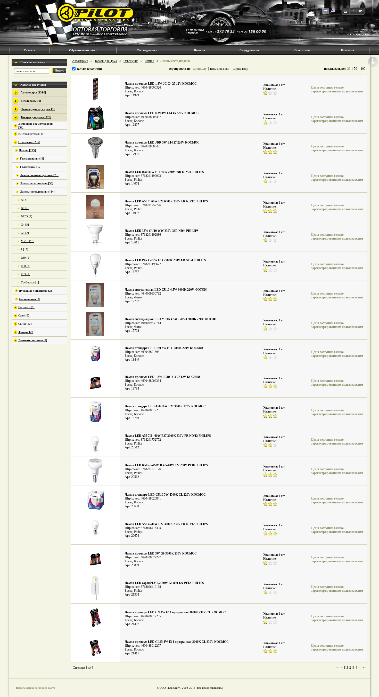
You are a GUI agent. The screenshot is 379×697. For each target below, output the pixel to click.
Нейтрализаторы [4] (30, 133)
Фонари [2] (25, 332)
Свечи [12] (25, 323)
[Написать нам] (360, 11)
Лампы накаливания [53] (36, 183)
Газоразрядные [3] (32, 158)
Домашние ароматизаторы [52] (35, 125)
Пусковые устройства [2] (35, 290)
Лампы (149, 61)
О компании (302, 50)
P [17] (24, 249)
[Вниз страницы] (373, 62)
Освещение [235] (29, 142)
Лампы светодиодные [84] (37, 191)
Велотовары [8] (31, 100)
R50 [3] (25, 265)
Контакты (347, 50)
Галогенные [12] (31, 166)
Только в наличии (89, 69)
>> (364, 667)
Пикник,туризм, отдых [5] (38, 108)
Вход (362, 29)
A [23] (25, 199)
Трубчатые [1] (30, 282)
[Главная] (345, 11)
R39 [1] (25, 257)
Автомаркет (80, 61)
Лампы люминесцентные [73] (39, 175)
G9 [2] (25, 232)
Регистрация (357, 34)
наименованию (219, 68)
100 (363, 68)
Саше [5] (23, 315)
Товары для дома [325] (36, 117)
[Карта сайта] (353, 11)
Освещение (130, 61)
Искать (59, 70)
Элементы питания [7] (32, 340)
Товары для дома (106, 61)
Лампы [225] (27, 150)
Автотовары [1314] (33, 92)
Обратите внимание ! (83, 50)
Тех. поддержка (147, 50)
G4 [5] (25, 224)
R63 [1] (25, 274)
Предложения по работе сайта (35, 687)
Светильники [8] (29, 298)
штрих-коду (240, 68)
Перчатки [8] (26, 307)
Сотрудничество (250, 50)
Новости (199, 50)
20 (348, 68)
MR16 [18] (27, 241)
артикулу (200, 68)
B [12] (25, 208)
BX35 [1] (26, 216)
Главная (29, 50)
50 (355, 68)
